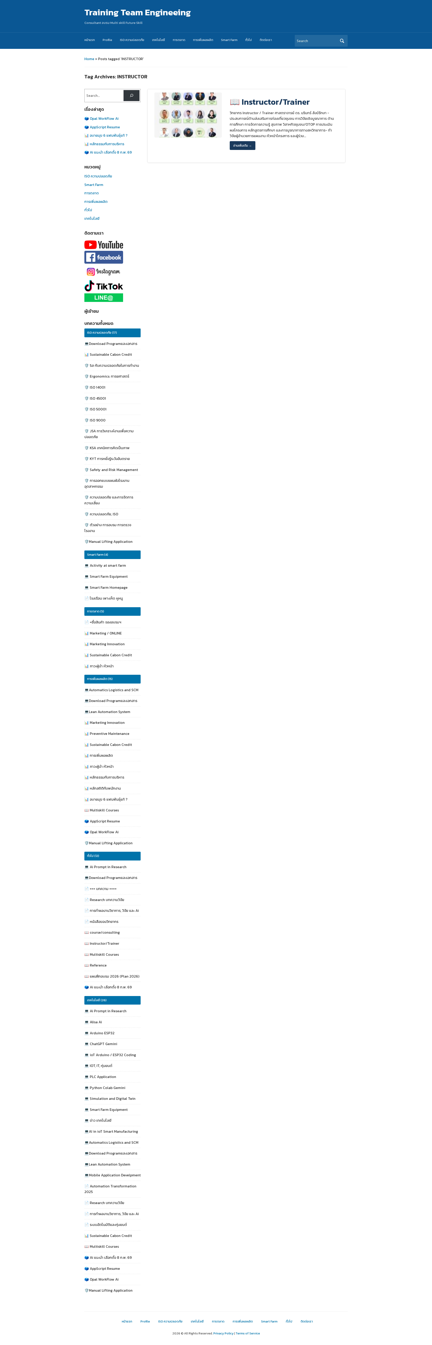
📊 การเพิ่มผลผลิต (98, 755)
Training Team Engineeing (137, 12)
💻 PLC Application (100, 1076)
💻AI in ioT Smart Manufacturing (111, 1131)
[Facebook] (108, 257)
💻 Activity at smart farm (105, 565)
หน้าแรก (89, 40)
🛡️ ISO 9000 (95, 420)
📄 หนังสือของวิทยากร (101, 921)
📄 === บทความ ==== (100, 888)
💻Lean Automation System (107, 711)
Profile (107, 40)
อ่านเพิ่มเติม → (242, 145)
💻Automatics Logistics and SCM (111, 690)
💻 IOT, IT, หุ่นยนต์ (98, 1065)
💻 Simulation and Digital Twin (109, 1098)
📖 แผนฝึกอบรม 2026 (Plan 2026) (111, 976)
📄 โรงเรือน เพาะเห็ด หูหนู (103, 598)
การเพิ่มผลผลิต (203, 40)
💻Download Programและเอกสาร (110, 343)
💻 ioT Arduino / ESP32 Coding (110, 1054)
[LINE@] (108, 297)
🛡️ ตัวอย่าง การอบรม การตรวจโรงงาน (107, 527)
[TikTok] (108, 285)
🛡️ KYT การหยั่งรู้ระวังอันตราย (107, 458)
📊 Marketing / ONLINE (103, 633)
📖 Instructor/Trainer (101, 943)
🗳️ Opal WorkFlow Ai (101, 118)
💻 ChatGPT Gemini (100, 1043)
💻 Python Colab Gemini (104, 1087)
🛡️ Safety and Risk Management (111, 469)
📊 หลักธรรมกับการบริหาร (104, 144)
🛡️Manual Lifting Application (108, 541)
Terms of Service (248, 1333)
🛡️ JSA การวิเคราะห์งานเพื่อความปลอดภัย (109, 433)
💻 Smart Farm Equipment (106, 576)
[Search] (132, 95)
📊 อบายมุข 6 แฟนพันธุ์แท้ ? (105, 135)
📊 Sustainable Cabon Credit (108, 354)
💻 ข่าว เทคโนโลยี (97, 1120)
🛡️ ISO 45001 (95, 398)
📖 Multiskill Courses (101, 810)
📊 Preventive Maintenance (106, 733)
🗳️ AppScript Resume (102, 127)
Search (342, 41)
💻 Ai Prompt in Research (105, 866)
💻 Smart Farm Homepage (106, 587)
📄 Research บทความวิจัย (104, 899)
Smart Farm (229, 40)
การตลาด (179, 40)
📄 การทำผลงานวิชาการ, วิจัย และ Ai (111, 910)
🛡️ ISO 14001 (94, 387)
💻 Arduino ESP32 (99, 1033)
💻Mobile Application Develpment (112, 1175)
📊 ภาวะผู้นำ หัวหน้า (99, 666)
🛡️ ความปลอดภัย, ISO (101, 514)
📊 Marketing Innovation (104, 644)
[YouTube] (108, 244)
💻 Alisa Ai (93, 1022)
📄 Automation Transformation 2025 (110, 1189)
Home (89, 58)
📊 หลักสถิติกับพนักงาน (102, 788)
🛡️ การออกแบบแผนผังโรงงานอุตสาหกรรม (106, 483)
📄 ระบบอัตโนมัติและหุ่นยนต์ (105, 1224)
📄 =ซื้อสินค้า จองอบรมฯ (102, 622)
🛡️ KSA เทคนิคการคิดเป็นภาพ (107, 448)
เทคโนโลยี (158, 40)
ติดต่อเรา (266, 40)
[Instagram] (108, 272)
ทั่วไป (248, 40)
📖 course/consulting (102, 932)
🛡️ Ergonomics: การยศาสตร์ (106, 376)
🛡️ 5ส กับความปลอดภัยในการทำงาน (111, 365)
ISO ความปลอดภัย (132, 40)
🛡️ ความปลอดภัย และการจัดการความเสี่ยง (108, 500)
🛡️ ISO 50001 (95, 409)
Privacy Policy (223, 1333)
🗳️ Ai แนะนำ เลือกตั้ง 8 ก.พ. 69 (108, 152)
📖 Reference (95, 965)
